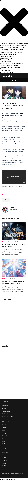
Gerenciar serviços (5, 61)
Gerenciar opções (5, 60)
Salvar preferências (5, 69)
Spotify (4, 463)
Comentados (5, 436)
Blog (3, 441)
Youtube (4, 460)
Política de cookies (5, 70)
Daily (3, 438)
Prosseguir (3, 67)
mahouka (6, 200)
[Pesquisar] (25, 76)
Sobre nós (5, 405)
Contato (4, 408)
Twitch (4, 466)
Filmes (4, 430)
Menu (14, 80)
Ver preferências (15, 67)
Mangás (4, 433)
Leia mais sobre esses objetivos (9, 65)
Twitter (4, 457)
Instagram (5, 452)
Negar (8, 67)
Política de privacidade (6, 72)
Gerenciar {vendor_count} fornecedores (11, 63)
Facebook (5, 455)
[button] (14, 22)
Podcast (4, 444)
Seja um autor (6, 411)
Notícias (4, 195)
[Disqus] (14, 321)
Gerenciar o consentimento (7, 479)
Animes (4, 427)
